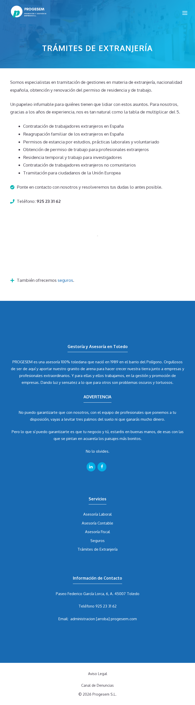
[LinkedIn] (91, 466)
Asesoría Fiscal (97, 531)
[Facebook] (102, 466)
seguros (65, 280)
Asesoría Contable (97, 523)
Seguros (97, 540)
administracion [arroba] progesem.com (103, 618)
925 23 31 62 (106, 606)
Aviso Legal (97, 673)
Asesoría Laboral (97, 514)
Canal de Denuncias (97, 685)
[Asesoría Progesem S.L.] (33, 13)
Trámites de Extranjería (97, 549)
